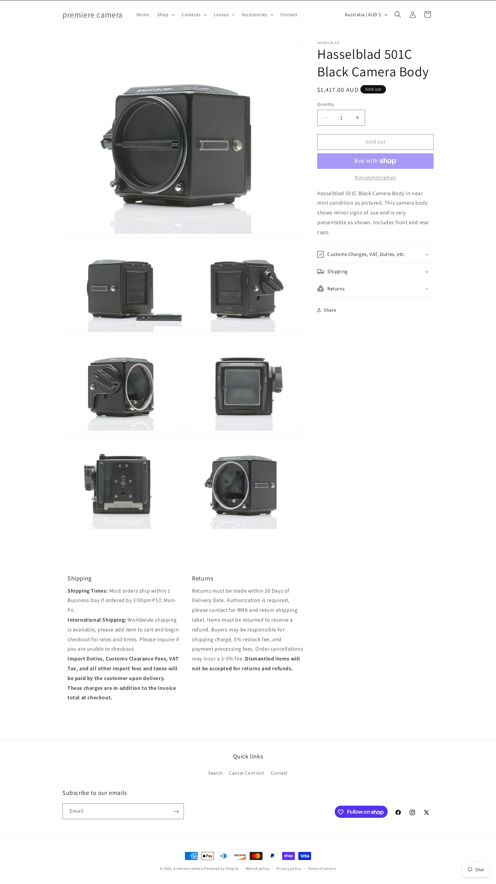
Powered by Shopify (221, 868)
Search (215, 773)
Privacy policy (288, 868)
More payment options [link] (375, 177)
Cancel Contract (246, 773)
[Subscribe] (176, 812)
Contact (279, 773)
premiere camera (188, 868)
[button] (165, 14)
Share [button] (330, 310)
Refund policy (258, 868)
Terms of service (322, 868)
